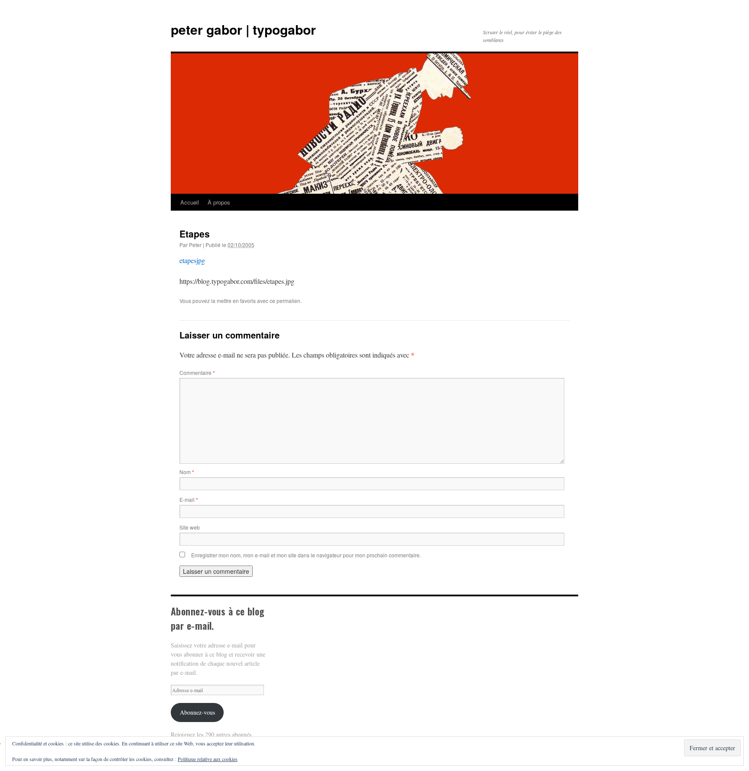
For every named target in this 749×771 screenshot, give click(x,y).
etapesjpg (192, 260)
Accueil (189, 202)
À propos (219, 202)
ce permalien (285, 300)
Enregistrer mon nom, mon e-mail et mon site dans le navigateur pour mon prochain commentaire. (306, 555)
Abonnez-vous (197, 712)
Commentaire (197, 372)
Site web (189, 527)
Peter (195, 244)
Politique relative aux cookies (208, 758)
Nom (186, 471)
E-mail (188, 499)
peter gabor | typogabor (243, 29)
